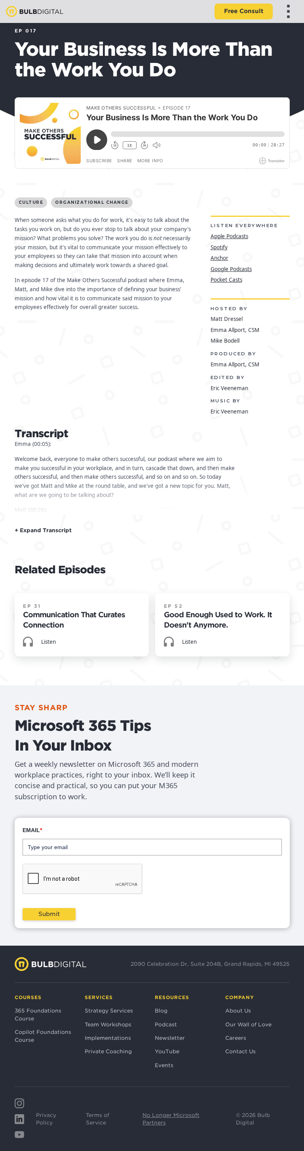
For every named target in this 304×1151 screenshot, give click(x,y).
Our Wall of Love (248, 1024)
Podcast (166, 1024)
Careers (235, 1038)
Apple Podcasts (229, 236)
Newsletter (170, 1038)
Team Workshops (108, 1024)
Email (32, 830)
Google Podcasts (231, 269)
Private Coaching (108, 1051)
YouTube (167, 1051)
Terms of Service (97, 1119)
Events (164, 1065)
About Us (238, 1010)
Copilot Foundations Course (43, 1036)
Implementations (108, 1038)
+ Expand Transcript (43, 530)
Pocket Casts (226, 279)
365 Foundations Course (38, 1014)
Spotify (219, 247)
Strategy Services (109, 1010)
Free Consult (243, 11)
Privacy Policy (46, 1119)
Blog (161, 1010)
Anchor (219, 258)
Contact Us (240, 1051)
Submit (49, 914)
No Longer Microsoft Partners (171, 1119)
